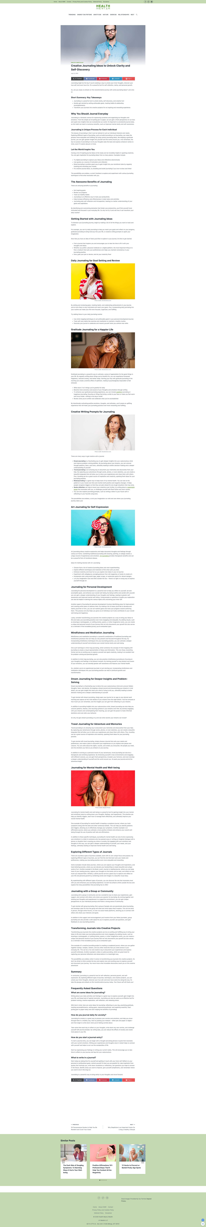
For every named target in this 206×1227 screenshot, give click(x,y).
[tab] (99, 1180)
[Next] (142, 1161)
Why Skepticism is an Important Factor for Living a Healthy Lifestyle (121, 1127)
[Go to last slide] (63, 1161)
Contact (69, 1)
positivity (119, 392)
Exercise (113, 14)
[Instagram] (148, 1)
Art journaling (104, 556)
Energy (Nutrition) (84, 14)
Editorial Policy (97, 1)
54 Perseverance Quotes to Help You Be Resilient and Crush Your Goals (84, 1127)
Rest (132, 14)
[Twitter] (103, 1197)
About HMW (62, 1)
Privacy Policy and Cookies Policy (82, 1)
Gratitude (97, 14)
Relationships (123, 14)
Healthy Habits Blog (77, 62)
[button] (136, 14)
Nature (105, 14)
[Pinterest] (151, 1)
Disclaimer (106, 1)
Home (55, 1)
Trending (72, 14)
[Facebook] (145, 1)
